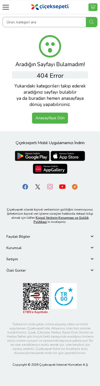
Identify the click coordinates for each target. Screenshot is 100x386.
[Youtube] (62, 186)
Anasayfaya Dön (50, 118)
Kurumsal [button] (14, 247)
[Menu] (5, 7)
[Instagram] (50, 186)
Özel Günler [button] (16, 270)
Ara (91, 22)
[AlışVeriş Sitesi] (92, 7)
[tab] (50, 237)
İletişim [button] (12, 259)
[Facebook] (25, 186)
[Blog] (74, 186)
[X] (37, 186)
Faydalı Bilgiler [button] (18, 236)
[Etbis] (36, 298)
